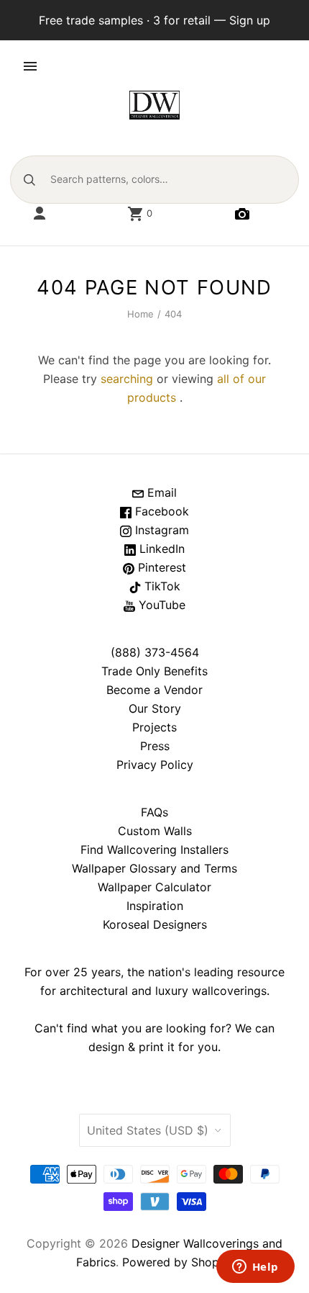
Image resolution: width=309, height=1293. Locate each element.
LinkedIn (160, 548)
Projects (154, 727)
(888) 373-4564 (155, 652)
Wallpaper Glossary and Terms (154, 868)
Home (140, 314)
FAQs (154, 812)
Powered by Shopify (177, 1262)
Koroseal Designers (155, 924)
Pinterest (160, 567)
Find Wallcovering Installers (154, 849)
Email (160, 492)
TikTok (160, 586)
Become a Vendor (154, 689)
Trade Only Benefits (154, 671)
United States (147, 1130)
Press (155, 746)
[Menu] (30, 66)
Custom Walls (155, 831)
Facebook (160, 511)
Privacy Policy (154, 764)
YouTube (160, 605)
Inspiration (154, 905)
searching (127, 378)
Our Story (155, 708)
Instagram (160, 530)
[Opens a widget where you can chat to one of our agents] (255, 1268)
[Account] (39, 213)
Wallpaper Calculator (154, 887)
